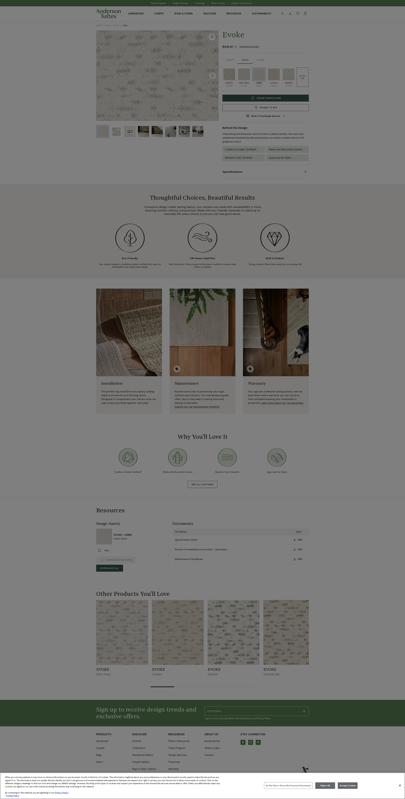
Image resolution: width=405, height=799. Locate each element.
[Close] (399, 785)
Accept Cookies (348, 785)
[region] (202, 786)
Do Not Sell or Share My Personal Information (288, 785)
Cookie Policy (12, 795)
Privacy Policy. (62, 792)
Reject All (325, 785)
